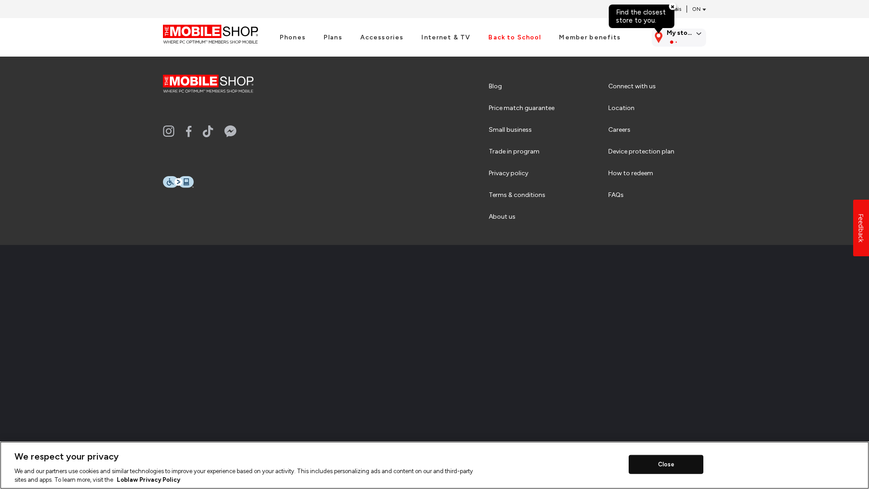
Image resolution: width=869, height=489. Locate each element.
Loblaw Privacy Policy (148, 479)
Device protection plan (641, 151)
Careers (619, 130)
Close (666, 464)
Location (621, 108)
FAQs (616, 195)
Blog (495, 86)
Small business (510, 130)
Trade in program (514, 151)
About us (502, 217)
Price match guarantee (521, 108)
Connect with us (632, 86)
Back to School (514, 37)
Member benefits (590, 37)
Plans (333, 37)
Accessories (382, 37)
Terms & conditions (517, 195)
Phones (293, 37)
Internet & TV (445, 37)
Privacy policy (508, 173)
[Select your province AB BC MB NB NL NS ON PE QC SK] (697, 9)
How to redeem (630, 173)
